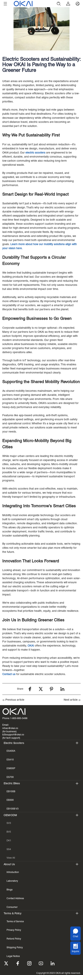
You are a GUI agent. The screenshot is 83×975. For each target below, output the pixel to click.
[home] (32, 3)
